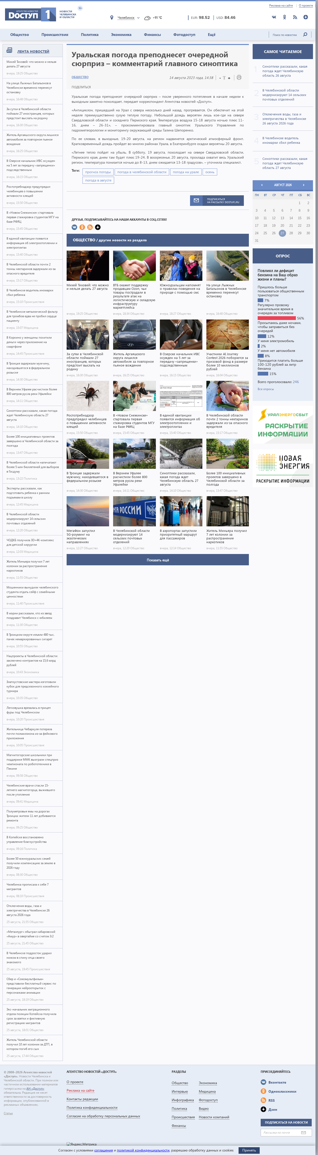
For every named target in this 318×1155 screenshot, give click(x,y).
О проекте (306, 5)
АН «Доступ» (35, 1088)
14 (291, 218)
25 (265, 233)
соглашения (103, 1150)
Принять (249, 1150)
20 (282, 225)
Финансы (152, 34)
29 (299, 233)
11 (265, 218)
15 (299, 218)
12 (274, 218)
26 (274, 233)
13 (282, 218)
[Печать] (239, 78)
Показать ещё (158, 560)
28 (291, 233)
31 (256, 241)
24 (256, 233)
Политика (90, 34)
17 (256, 225)
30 (308, 233)
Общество (19, 34)
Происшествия (54, 34)
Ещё (211, 34)
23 (308, 225)
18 (265, 225)
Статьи (8, 1113)
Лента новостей (33, 51)
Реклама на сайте (281, 5)
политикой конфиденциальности (143, 1150)
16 (308, 218)
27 (282, 233)
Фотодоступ (184, 34)
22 (299, 225)
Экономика (121, 34)
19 (274, 225)
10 (256, 218)
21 (291, 225)
